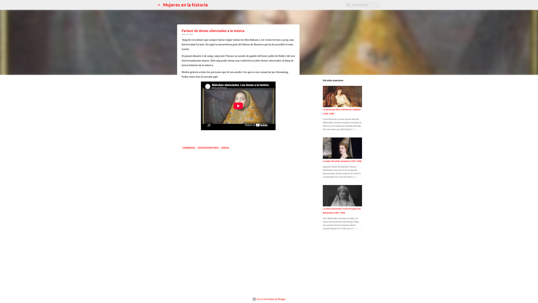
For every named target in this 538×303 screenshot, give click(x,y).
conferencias (189, 148)
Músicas (225, 148)
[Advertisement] (316, 121)
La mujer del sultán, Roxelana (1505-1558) (342, 161)
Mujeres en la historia (185, 4)
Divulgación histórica (208, 148)
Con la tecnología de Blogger (271, 299)
